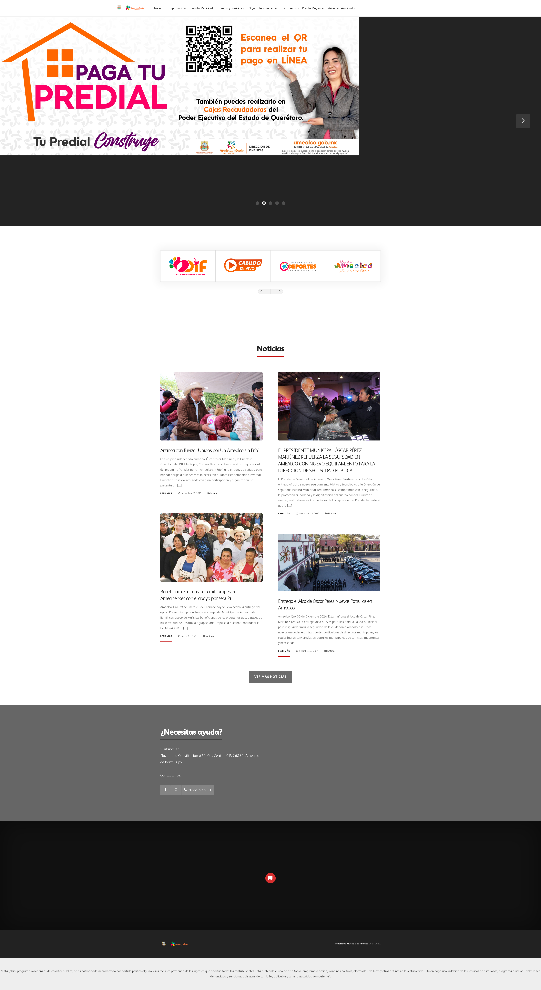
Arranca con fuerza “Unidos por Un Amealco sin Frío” (209, 450)
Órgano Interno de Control (266, 8)
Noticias (214, 493)
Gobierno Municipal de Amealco (352, 944)
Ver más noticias (270, 676)
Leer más (166, 493)
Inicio (157, 8)
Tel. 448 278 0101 (199, 790)
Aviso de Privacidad (340, 8)
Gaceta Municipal (201, 8)
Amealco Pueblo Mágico (305, 8)
